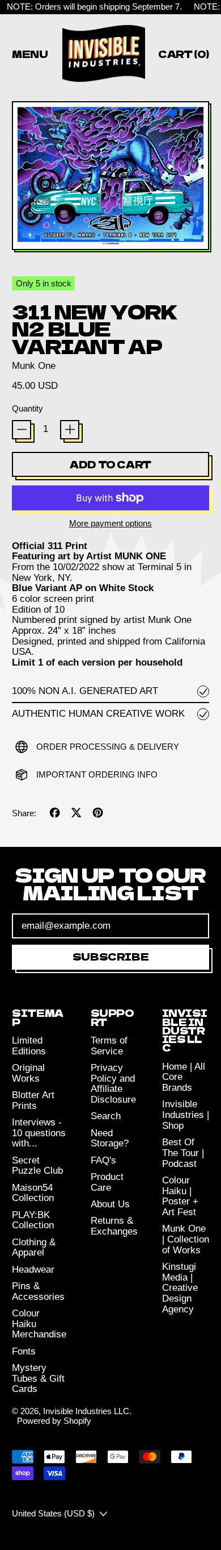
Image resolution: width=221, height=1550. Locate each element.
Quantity (27, 408)
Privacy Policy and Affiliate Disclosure (113, 1083)
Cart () (183, 56)
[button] (110, 176)
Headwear (33, 1269)
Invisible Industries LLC (86, 1411)
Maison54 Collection (33, 1193)
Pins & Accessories (38, 1291)
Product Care (107, 1182)
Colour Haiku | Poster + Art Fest (180, 1196)
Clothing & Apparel (34, 1247)
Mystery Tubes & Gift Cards (38, 1378)
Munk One (34, 365)
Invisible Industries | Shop (185, 1115)
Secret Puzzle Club (37, 1166)
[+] (69, 429)
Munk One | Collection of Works (185, 1239)
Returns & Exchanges (114, 1226)
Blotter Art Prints (33, 1100)
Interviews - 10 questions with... (39, 1133)
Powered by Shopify (54, 1421)
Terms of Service (109, 1046)
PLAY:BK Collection (33, 1220)
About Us (110, 1204)
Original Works (28, 1073)
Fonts (24, 1351)
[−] (21, 429)
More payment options (110, 523)
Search (106, 1116)
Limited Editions (29, 1046)
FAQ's (103, 1160)
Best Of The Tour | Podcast (183, 1153)
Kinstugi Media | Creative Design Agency (180, 1288)
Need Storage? (110, 1138)
